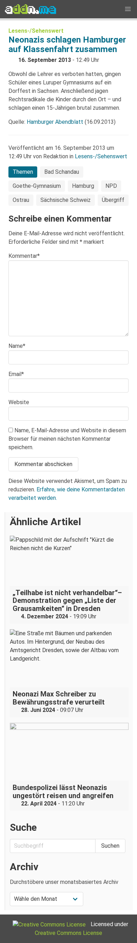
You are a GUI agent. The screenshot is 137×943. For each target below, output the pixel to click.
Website (18, 402)
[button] (128, 9)
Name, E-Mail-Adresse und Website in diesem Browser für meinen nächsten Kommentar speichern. (67, 439)
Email (16, 374)
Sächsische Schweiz (65, 200)
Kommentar (24, 256)
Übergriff (113, 200)
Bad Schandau (61, 171)
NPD (111, 186)
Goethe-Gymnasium (37, 186)
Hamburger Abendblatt (55, 122)
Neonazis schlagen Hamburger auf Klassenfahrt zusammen (67, 44)
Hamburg (83, 186)
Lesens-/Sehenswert (36, 30)
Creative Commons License (68, 933)
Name (16, 346)
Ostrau (21, 200)
